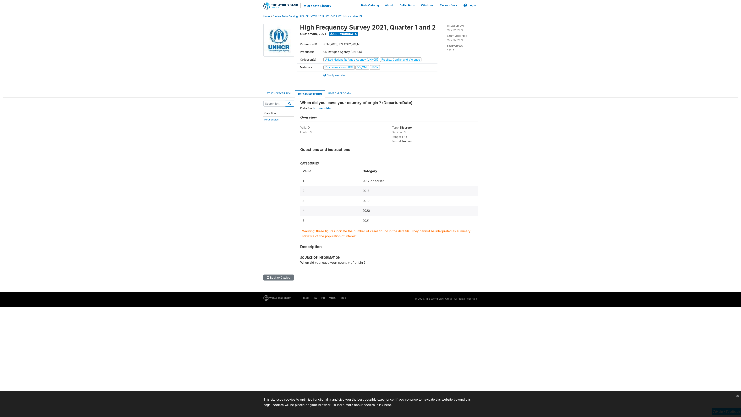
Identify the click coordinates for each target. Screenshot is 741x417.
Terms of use (448, 5)
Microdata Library (317, 6)
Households (271, 119)
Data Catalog (370, 5)
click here (384, 405)
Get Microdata (345, 34)
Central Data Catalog (285, 16)
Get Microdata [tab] (341, 93)
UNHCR (304, 16)
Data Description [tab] (310, 93)
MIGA (332, 298)
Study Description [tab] (279, 93)
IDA (315, 298)
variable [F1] (355, 16)
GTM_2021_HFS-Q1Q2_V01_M (328, 16)
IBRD (306, 298)
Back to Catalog (279, 277)
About (389, 5)
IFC (323, 298)
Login (472, 5)
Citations (427, 5)
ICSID (343, 298)
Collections (407, 5)
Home (266, 16)
